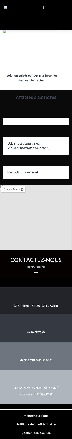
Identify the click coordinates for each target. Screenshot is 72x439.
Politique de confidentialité (36, 424)
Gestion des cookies (36, 433)
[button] (61, 15)
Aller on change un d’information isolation (28, 145)
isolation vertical (23, 172)
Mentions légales (36, 415)
